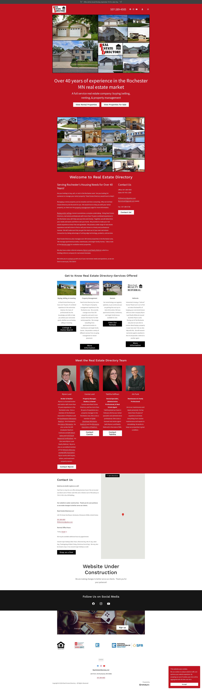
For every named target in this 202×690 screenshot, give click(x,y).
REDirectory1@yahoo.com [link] (65, 522)
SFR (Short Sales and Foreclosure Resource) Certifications (66, 435)
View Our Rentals (112, 323)
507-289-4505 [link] (118, 9)
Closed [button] (63, 532)
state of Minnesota (66, 424)
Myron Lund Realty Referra (92, 250)
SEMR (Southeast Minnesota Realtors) (88, 421)
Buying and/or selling (64, 213)
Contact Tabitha (112, 433)
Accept (184, 684)
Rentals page (65, 244)
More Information (89, 347)
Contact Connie (89, 433)
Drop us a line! (66, 552)
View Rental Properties (86, 105)
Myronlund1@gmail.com (126, 201)
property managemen (82, 207)
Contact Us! (126, 212)
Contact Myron (67, 467)
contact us (71, 259)
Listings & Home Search (66, 329)
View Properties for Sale (115, 105)
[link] (59, 9)
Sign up (122, 627)
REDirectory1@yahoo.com (127, 198)
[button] (142, 9)
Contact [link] (101, 659)
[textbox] (94, 627)
